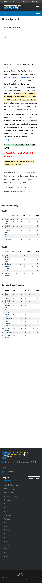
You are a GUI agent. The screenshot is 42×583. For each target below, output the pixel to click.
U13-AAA (7, 515)
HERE (20, 164)
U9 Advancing (8, 489)
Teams (37, 13)
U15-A (6, 537)
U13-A (6, 522)
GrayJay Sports (9, 1)
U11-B (6, 507)
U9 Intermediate (9, 492)
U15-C (6, 545)
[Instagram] (22, 574)
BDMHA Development (11, 485)
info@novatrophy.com (13, 140)
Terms (23, 580)
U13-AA (6, 519)
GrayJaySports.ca (22, 578)
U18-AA (6, 549)
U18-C (6, 556)
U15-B (6, 541)
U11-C (6, 511)
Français (26, 1)
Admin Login (35, 1)
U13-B (3, 13)
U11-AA (6, 500)
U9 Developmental (10, 496)
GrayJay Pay (15, 580)
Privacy (28, 580)
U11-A (6, 504)
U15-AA (6, 534)
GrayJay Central (34, 578)
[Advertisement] (21, 366)
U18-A (6, 552)
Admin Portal (34, 478)
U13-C (6, 530)
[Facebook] (18, 574)
